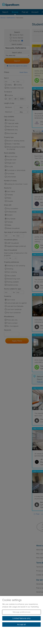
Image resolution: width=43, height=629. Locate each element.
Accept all (21, 624)
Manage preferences (21, 612)
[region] (21, 612)
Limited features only (21, 618)
